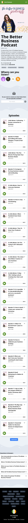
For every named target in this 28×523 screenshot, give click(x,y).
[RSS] (17, 79)
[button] (26, 2)
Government (6, 503)
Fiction (21, 498)
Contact (22, 519)
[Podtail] (8, 79)
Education (16, 491)
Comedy (5, 491)
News (17, 501)
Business (4, 67)
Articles (17, 519)
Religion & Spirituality (8, 496)
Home (5, 519)
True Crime (11, 501)
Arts (10, 491)
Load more (14, 439)
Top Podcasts (11, 519)
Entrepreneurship (12, 67)
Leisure (23, 501)
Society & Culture (20, 496)
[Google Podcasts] (13, 79)
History (4, 501)
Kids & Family (11, 494)
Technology (7, 498)
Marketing (21, 67)
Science (23, 503)
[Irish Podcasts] (14, 511)
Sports (13, 506)
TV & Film (15, 498)
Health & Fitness (15, 503)
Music (18, 494)
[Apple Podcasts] (3, 79)
